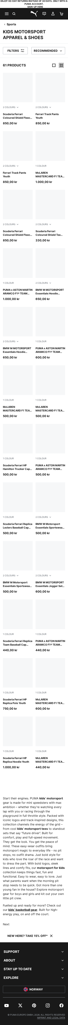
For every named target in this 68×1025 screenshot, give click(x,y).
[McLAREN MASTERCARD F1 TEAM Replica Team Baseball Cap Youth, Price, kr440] (50, 743)
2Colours (9, 107)
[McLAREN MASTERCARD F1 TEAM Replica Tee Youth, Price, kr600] (50, 684)
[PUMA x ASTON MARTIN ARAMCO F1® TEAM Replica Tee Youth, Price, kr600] (50, 333)
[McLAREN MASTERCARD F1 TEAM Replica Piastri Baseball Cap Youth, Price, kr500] (18, 391)
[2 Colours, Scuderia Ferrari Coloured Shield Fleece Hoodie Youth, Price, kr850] (18, 99)
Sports (11, 24)
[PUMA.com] (34, 13)
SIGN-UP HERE (35, 6)
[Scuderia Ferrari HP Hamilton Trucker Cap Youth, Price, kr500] (18, 450)
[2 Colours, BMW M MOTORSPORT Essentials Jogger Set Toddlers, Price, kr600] (50, 567)
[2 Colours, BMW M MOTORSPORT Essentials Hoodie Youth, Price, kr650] (50, 274)
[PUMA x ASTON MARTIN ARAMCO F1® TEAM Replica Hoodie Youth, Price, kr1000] (18, 274)
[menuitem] (6, 1005)
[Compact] (53, 65)
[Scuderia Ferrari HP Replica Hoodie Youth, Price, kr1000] (18, 743)
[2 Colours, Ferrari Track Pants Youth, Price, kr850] (50, 99)
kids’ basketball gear (22, 910)
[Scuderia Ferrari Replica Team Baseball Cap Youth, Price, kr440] (18, 625)
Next (6, 924)
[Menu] (6, 13)
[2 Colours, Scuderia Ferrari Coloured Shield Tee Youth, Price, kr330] (50, 216)
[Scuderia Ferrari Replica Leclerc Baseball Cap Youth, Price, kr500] (18, 508)
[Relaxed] (61, 65)
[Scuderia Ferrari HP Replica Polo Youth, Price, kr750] (18, 684)
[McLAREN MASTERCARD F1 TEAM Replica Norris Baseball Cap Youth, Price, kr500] (50, 391)
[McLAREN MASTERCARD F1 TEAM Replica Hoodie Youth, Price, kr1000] (50, 157)
